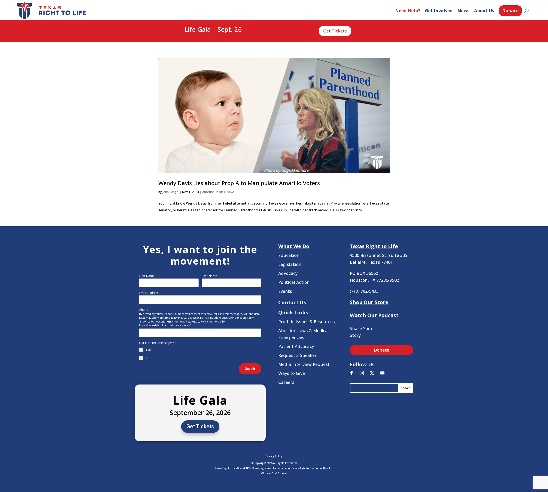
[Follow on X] (372, 373)
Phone (143, 310)
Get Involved (439, 10)
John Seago (170, 192)
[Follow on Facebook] (351, 373)
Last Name (211, 276)
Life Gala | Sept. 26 (213, 30)
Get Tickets (335, 31)
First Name (148, 276)
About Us (484, 10)
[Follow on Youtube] (382, 373)
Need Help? (407, 10)
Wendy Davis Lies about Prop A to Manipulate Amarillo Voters (239, 183)
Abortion (208, 192)
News (463, 10)
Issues (220, 192)
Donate (510, 10)
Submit (250, 368)
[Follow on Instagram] (361, 373)
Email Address (150, 293)
